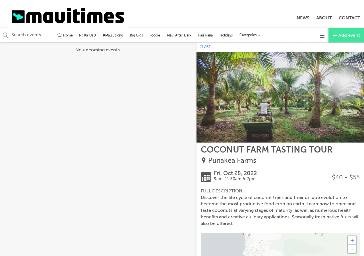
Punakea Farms (232, 160)
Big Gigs (136, 35)
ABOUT (324, 18)
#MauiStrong (113, 35)
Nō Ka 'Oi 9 (87, 35)
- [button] (352, 249)
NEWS (303, 18)
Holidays (226, 35)
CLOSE (205, 47)
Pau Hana (205, 35)
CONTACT (349, 18)
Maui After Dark (179, 35)
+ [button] (352, 240)
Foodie (155, 35)
